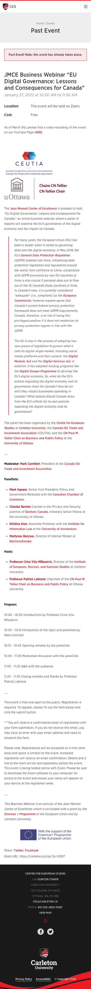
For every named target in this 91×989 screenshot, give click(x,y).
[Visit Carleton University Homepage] (44, 959)
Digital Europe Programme (37, 371)
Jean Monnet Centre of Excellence (33, 208)
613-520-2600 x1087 (50, 907)
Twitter (18, 850)
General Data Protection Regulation (45, 255)
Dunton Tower (48, 879)
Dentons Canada (36, 511)
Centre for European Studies (45, 873)
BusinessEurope (21, 541)
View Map (45, 912)
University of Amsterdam (59, 529)
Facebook (32, 850)
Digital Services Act (56, 361)
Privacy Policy (23, 979)
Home (40, 23)
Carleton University (32, 428)
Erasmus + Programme (19, 814)
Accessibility (43, 979)
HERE (38, 132)
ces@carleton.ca (45, 901)
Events (50, 23)
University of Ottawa (18, 443)
